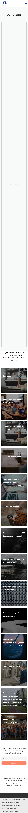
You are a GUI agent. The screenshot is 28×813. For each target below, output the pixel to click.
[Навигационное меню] (26, 3)
